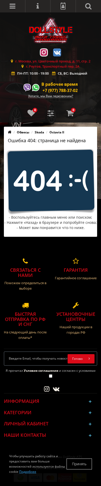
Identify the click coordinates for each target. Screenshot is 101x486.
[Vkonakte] (57, 52)
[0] (31, 114)
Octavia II (56, 132)
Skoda (39, 132)
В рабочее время (59, 84)
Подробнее (27, 471)
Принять (79, 463)
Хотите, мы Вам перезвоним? (50, 96)
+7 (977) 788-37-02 (60, 90)
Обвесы (23, 132)
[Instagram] (44, 52)
